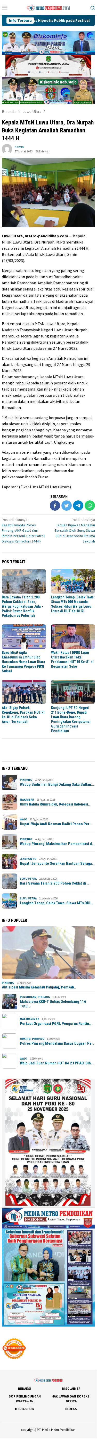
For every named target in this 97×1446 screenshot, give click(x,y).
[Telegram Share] (78, 505)
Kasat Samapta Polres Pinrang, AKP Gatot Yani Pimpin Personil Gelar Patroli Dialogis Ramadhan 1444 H (23, 530)
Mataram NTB (29, 1019)
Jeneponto (28, 859)
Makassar (27, 799)
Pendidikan (28, 997)
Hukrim (25, 1039)
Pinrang (26, 780)
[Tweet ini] (66, 505)
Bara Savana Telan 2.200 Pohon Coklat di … (54, 883)
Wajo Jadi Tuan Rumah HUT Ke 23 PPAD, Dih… (56, 1063)
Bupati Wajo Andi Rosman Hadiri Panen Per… (56, 824)
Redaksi (24, 1388)
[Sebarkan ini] (55, 505)
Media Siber (24, 1409)
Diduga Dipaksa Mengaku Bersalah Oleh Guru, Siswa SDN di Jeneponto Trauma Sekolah (75, 530)
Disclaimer (71, 1388)
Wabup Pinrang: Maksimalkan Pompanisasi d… (57, 843)
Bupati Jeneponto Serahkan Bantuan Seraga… (57, 863)
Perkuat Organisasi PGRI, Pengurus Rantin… (56, 1023)
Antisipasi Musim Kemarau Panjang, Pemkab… (39, 987)
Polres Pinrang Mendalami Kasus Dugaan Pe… (57, 1043)
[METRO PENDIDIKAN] (48, 7)
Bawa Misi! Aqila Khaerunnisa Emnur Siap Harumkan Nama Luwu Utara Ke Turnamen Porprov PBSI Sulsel (23, 662)
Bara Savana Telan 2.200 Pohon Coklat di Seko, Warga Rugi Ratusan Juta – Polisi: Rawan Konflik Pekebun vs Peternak (23, 606)
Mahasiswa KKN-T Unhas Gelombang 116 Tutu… (53, 1003)
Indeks (71, 1409)
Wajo (23, 819)
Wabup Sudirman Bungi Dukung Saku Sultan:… (57, 784)
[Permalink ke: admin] (7, 148)
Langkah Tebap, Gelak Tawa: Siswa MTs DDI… (56, 903)
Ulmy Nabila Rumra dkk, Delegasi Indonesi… (55, 804)
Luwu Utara (28, 878)
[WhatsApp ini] (90, 505)
